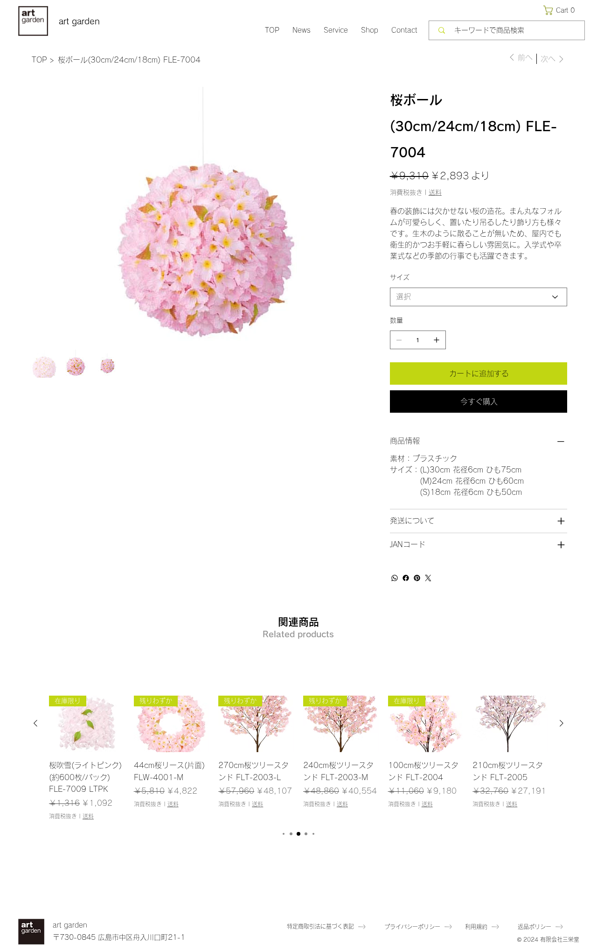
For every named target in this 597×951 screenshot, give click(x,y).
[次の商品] (561, 723)
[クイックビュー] (510, 724)
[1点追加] (436, 340)
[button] (561, 10)
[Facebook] (405, 578)
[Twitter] (428, 578)
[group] (298, 758)
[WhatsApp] (394, 578)
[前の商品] (35, 723)
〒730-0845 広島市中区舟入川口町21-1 (119, 937)
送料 (88, 816)
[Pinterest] (417, 578)
